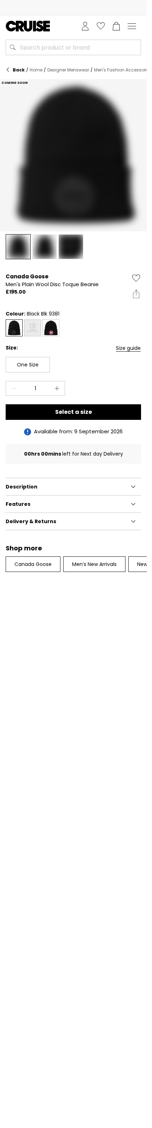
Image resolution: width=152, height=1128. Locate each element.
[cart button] (116, 26)
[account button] (85, 26)
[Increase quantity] (58, 388)
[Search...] (13, 47)
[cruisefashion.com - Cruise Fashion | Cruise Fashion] (28, 26)
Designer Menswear (68, 70)
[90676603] (50, 327)
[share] (136, 294)
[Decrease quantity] (12, 388)
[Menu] (132, 26)
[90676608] (32, 327)
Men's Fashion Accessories (123, 70)
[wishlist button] (101, 26)
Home (36, 70)
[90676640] (14, 327)
